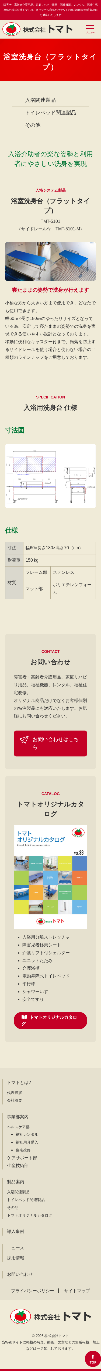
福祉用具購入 (27, 1142)
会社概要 (14, 1100)
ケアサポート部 (22, 1157)
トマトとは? (19, 1082)
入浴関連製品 (40, 100)
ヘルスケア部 (18, 1127)
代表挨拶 (14, 1092)
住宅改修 (23, 1150)
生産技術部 (18, 1165)
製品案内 (15, 1181)
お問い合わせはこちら (56, 743)
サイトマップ (77, 1290)
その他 (32, 125)
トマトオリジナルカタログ (49, 1020)
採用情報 (15, 1258)
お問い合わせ (20, 1274)
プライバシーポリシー (32, 1290)
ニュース (15, 1248)
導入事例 (15, 1231)
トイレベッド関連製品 (50, 112)
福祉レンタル (27, 1134)
